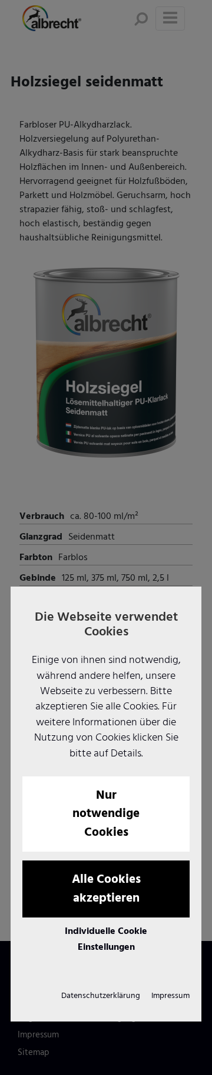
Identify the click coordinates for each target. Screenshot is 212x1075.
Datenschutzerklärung (100, 996)
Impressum (170, 996)
